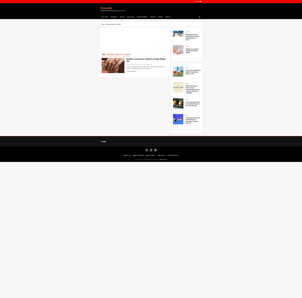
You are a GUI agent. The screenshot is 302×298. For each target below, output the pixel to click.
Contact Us (127, 155)
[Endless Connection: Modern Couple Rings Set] (113, 65)
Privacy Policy (151, 155)
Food (187, 67)
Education (130, 17)
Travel (160, 17)
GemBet (103, 141)
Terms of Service (138, 155)
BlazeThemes (163, 159)
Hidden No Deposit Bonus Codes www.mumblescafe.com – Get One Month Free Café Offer (193, 89)
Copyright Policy (173, 155)
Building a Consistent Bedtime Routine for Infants (192, 36)
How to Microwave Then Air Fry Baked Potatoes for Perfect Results (193, 104)
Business (114, 17)
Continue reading (130, 71)
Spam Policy (161, 155)
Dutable (106, 8)
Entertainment (142, 17)
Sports (168, 17)
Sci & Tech (104, 17)
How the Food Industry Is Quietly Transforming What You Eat (193, 72)
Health (122, 17)
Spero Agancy (131, 64)
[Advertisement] (135, 41)
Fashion (153, 17)
